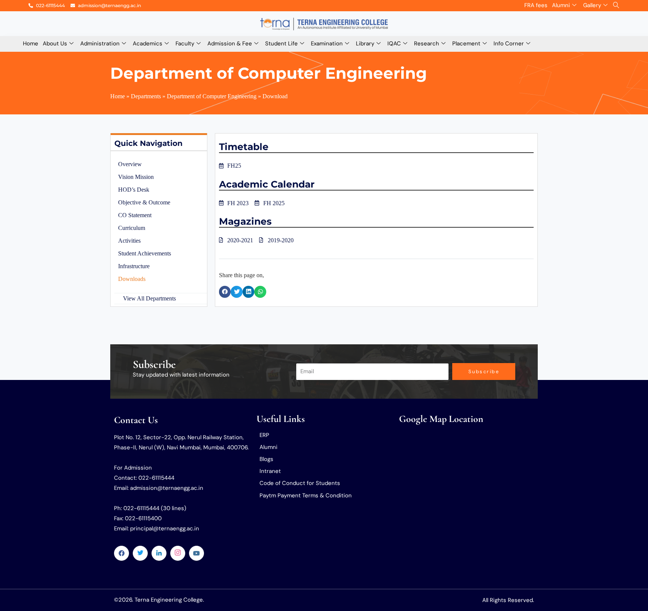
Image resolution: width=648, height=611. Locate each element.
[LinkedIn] (159, 553)
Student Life (281, 43)
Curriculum (131, 228)
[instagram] (177, 553)
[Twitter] (140, 553)
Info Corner (509, 43)
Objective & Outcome (144, 202)
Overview (130, 164)
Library (365, 43)
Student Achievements (144, 253)
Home (30, 43)
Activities (129, 240)
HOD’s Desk (133, 189)
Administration (100, 43)
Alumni (561, 5)
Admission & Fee (229, 43)
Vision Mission (136, 177)
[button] (225, 292)
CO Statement (135, 215)
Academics (147, 43)
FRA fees (536, 5)
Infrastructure (134, 266)
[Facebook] (121, 553)
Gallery (592, 5)
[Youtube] (196, 553)
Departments (146, 96)
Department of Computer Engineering (268, 73)
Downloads (132, 279)
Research (426, 43)
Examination (327, 43)
